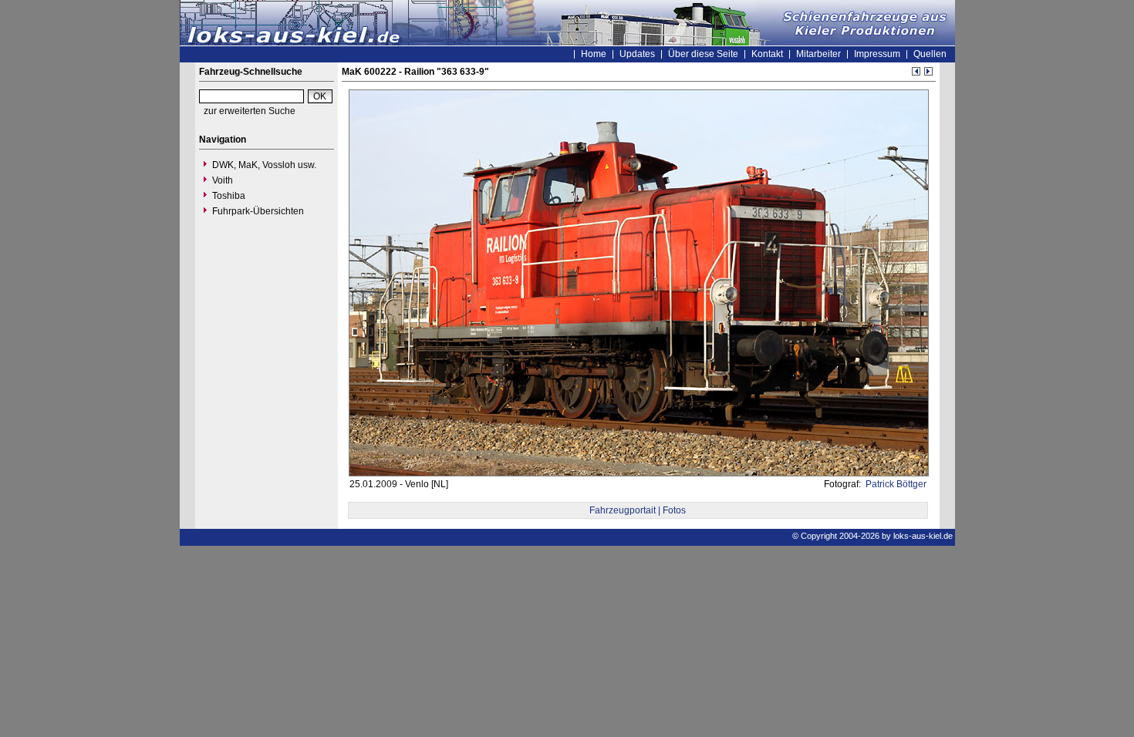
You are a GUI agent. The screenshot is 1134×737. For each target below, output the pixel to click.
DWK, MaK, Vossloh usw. (264, 165)
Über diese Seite (703, 54)
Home (593, 54)
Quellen (930, 54)
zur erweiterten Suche (249, 111)
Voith (222, 180)
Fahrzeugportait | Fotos (637, 510)
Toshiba (228, 195)
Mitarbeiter (818, 54)
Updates (637, 54)
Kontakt (767, 54)
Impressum (877, 54)
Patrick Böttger (894, 484)
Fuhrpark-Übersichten (258, 211)
